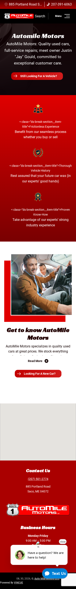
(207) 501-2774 (38, 479)
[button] (66, 16)
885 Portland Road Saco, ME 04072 (35, 4)
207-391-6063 (61, 4)
